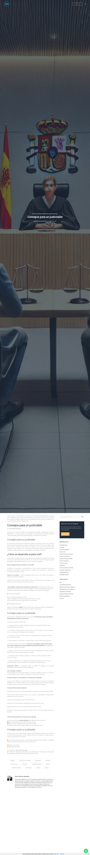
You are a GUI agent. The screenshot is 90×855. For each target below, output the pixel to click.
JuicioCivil (48, 764)
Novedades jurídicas (64, 574)
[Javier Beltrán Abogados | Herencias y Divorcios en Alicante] (6, 4)
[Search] (82, 516)
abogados (12, 760)
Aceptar (62, 854)
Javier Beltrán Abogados (40, 221)
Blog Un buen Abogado (65, 596)
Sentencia (38, 767)
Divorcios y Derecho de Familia (66, 567)
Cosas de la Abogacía (37, 213)
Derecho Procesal (53, 213)
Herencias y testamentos (65, 570)
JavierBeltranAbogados (36, 764)
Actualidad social (63, 545)
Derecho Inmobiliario (64, 560)
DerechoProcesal (14, 764)
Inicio (61, 582)
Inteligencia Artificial (64, 572)
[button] (86, 851)
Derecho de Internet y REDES (66, 558)
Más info (56, 854)
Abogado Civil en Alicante (65, 591)
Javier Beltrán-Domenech (65, 584)
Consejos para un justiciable (25, 760)
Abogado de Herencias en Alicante (67, 587)
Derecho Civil (46, 213)
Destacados (62, 565)
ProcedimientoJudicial (16, 767)
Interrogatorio (24, 764)
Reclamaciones (28, 767)
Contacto (62, 598)
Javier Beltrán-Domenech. (15, 528)
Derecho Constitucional (65, 556)
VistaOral (47, 767)
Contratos (62, 547)
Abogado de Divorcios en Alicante (67, 589)
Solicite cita (65, 534)
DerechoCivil (47, 760)
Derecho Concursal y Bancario (66, 554)
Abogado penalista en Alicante (66, 593)
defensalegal (38, 760)
